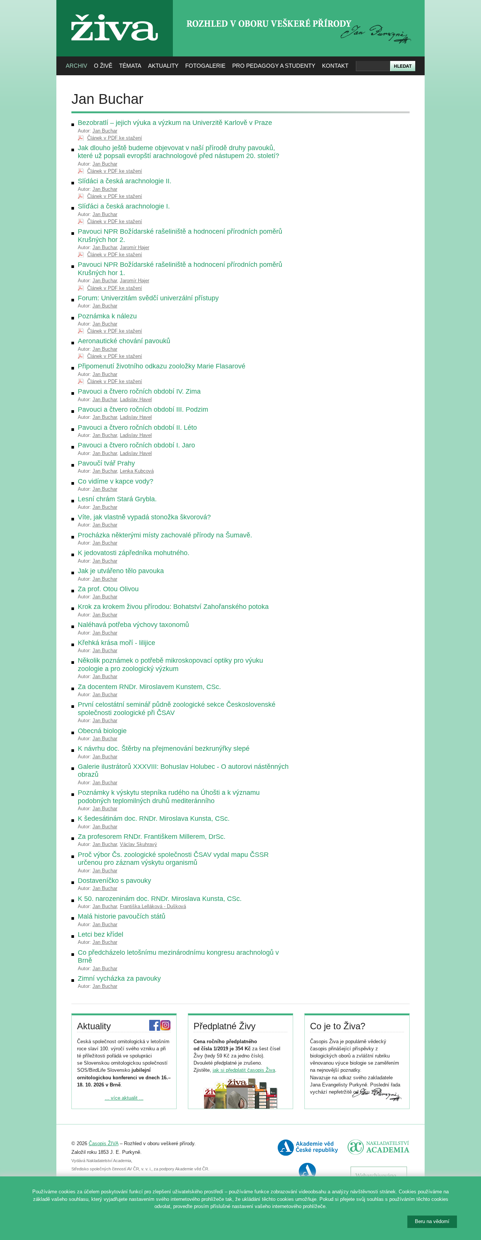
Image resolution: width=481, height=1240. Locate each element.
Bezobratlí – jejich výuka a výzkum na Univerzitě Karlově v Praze (175, 122)
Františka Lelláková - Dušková (153, 906)
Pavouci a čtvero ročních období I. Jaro (136, 445)
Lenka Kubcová (137, 471)
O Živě (103, 65)
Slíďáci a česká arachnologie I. (124, 206)
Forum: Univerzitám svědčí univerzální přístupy (148, 298)
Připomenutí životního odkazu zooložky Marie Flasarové (161, 366)
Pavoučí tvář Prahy (106, 463)
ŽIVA (115, 11)
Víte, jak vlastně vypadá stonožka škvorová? (144, 517)
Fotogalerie (205, 65)
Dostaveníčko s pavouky (114, 880)
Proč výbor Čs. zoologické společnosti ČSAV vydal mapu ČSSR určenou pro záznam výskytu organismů (173, 859)
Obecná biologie (102, 731)
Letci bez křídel (100, 934)
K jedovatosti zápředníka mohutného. (133, 553)
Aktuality (163, 65)
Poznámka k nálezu (107, 316)
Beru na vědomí (432, 1221)
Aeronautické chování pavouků (124, 341)
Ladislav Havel (136, 399)
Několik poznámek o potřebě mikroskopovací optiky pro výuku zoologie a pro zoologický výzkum (170, 664)
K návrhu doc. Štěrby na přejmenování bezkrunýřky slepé (164, 748)
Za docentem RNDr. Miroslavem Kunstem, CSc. (149, 687)
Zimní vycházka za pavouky (119, 978)
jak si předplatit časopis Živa (244, 1070)
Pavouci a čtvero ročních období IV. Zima (139, 391)
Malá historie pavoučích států (121, 916)
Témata (130, 65)
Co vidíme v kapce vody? (115, 481)
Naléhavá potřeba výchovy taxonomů (133, 624)
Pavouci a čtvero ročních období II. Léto (137, 427)
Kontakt (335, 65)
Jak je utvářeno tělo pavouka (121, 571)
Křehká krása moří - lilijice (116, 643)
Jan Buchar (104, 131)
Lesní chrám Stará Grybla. (117, 499)
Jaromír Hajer (134, 247)
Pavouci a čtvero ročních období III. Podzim (143, 409)
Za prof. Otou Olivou (108, 589)
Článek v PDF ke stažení (114, 138)
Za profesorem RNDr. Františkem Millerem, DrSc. (151, 836)
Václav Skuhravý (138, 844)
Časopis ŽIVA (103, 1143)
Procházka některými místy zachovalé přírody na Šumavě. (165, 535)
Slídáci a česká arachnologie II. (124, 181)
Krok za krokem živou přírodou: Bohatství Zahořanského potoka (173, 606)
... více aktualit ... (124, 1098)
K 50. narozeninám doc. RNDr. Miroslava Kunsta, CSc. (160, 898)
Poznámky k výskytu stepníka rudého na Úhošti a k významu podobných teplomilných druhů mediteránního (169, 797)
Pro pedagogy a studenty (273, 65)
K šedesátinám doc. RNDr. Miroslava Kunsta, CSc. (154, 818)
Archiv (76, 65)
